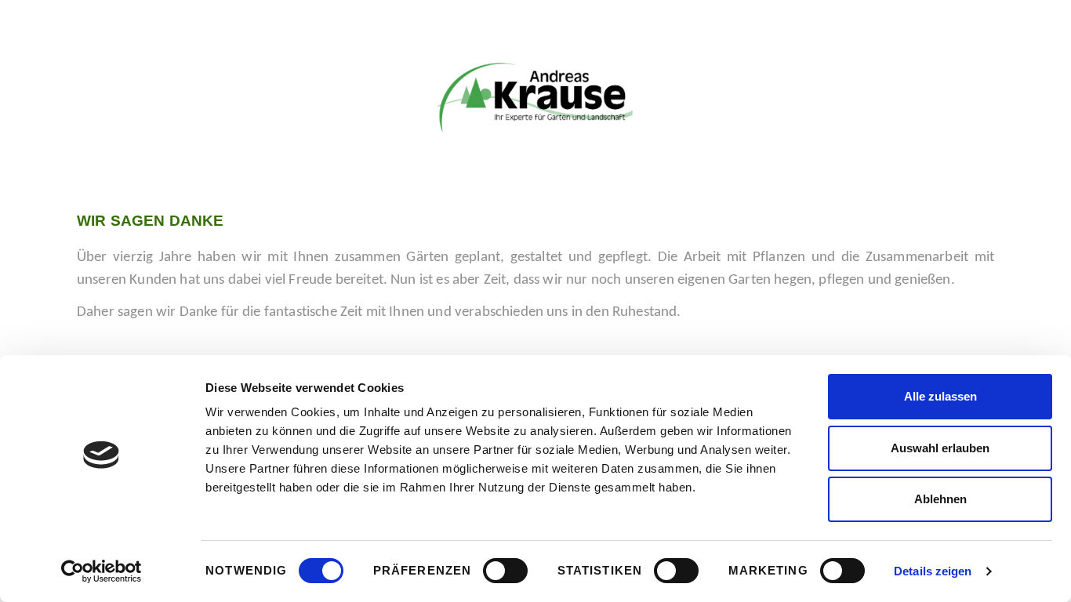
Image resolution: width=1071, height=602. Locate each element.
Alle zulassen (940, 396)
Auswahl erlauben (940, 448)
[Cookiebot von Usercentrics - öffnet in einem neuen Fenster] (101, 571)
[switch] (505, 570)
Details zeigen (932, 571)
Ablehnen (940, 499)
